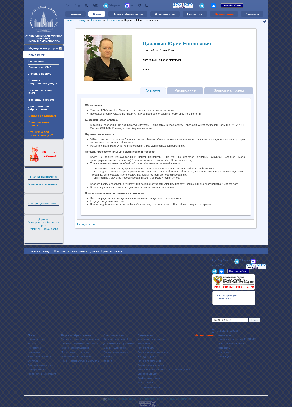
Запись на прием (229, 90)
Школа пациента (42, 176)
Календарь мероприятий (115, 339)
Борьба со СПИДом (148, 374)
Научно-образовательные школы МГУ (80, 361)
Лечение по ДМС (146, 348)
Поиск (86, 5)
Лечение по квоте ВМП (149, 361)
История (32, 343)
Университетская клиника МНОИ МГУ (237, 339)
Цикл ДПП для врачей (114, 348)
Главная (75, 13)
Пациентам (194, 13)
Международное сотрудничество (77, 352)
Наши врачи (113, 20)
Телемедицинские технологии (76, 356)
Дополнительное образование (118, 343)
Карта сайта (224, 348)
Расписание (185, 90)
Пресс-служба (225, 356)
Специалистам (165, 13)
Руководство (34, 348)
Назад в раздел (86, 224)
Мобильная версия (227, 330)
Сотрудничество (226, 352)
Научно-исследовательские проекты (79, 343)
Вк (96, 5)
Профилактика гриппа (149, 378)
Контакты (252, 13)
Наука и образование (128, 13)
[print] (264, 21)
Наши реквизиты (36, 369)
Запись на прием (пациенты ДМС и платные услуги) (164, 369)
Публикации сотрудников (116, 352)
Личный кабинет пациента (151, 365)
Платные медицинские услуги (153, 352)
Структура (33, 361)
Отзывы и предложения (149, 387)
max (132, 5)
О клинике (96, 20)
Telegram (114, 5)
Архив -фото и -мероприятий (42, 374)
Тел (146, 5)
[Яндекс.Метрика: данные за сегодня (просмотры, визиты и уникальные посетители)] (147, 399)
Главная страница (75, 20)
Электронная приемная (39, 356)
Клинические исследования (75, 348)
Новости (107, 356)
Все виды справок (147, 356)
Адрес (139, 5)
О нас (97, 13)
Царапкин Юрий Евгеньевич (141, 20)
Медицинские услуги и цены (152, 339)
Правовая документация (40, 365)
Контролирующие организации (227, 297)
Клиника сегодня (36, 339)
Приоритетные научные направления (80, 339)
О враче (153, 90)
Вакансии (108, 361)
